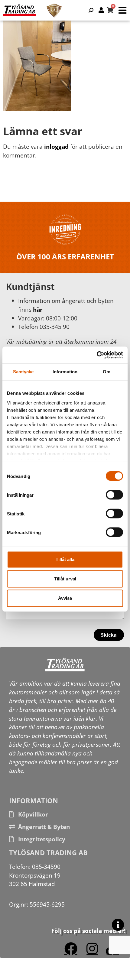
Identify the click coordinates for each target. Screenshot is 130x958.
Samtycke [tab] (23, 371)
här (38, 309)
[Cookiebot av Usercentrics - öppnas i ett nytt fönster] (96, 355)
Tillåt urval (65, 578)
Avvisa (65, 598)
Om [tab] (106, 371)
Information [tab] (65, 371)
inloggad (56, 146)
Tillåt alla (65, 559)
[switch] (114, 495)
